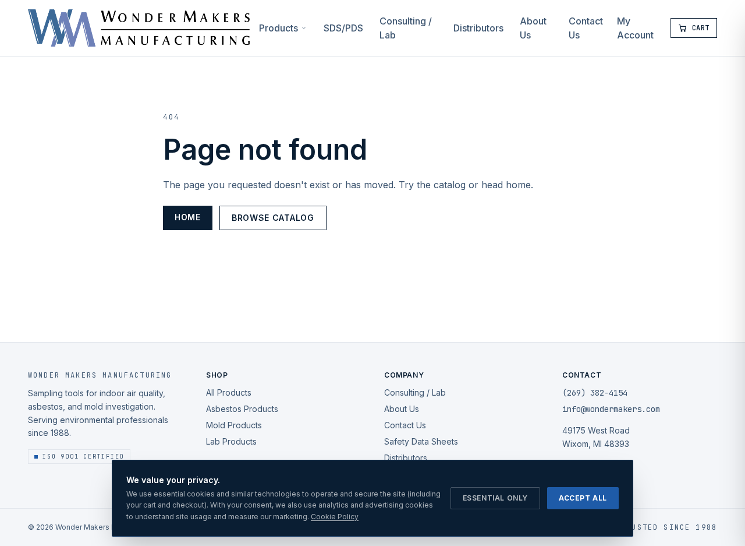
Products (278, 28)
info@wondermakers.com (611, 409)
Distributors (478, 28)
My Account (635, 28)
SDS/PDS (343, 28)
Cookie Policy (335, 516)
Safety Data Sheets (421, 441)
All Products (228, 392)
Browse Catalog (273, 218)
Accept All (583, 498)
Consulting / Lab (405, 28)
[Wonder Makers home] (139, 28)
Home (188, 217)
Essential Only (495, 498)
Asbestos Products (242, 409)
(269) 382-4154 (594, 393)
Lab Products (231, 441)
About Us (533, 28)
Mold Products (234, 425)
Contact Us (586, 28)
